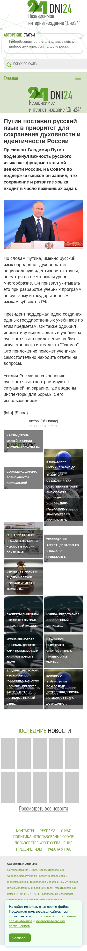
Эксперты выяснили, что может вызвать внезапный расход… (23, 620)
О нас (66, 830)
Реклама (47, 830)
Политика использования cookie (43, 836)
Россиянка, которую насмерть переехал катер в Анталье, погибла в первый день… (23, 692)
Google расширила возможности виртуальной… (22, 477)
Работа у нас (59, 849)
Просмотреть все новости (43, 808)
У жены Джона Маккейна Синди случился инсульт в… (24, 440)
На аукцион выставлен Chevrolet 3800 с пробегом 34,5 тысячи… (59, 650)
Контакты (25, 830)
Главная (11, 78)
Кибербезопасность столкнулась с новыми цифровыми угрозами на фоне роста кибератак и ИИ (43, 44)
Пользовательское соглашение (43, 843)
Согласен (19, 938)
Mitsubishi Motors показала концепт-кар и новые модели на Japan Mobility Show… (22, 650)
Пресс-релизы (29, 849)
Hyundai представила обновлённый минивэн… (63, 620)
